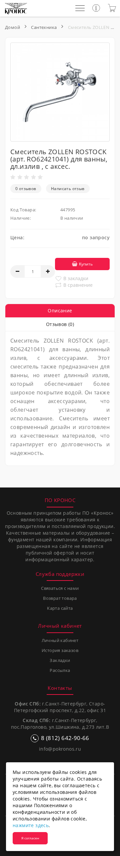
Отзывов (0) (60, 324)
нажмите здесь (31, 825)
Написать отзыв (68, 188)
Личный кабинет (60, 640)
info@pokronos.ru (60, 749)
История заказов (60, 650)
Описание (60, 310)
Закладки (60, 660)
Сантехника (44, 27)
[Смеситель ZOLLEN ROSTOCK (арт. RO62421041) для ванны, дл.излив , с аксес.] (60, 92)
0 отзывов (25, 188)
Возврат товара (60, 598)
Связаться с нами (60, 588)
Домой (12, 27)
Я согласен (30, 838)
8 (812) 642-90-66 (65, 738)
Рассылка (60, 670)
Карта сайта (60, 608)
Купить (86, 264)
